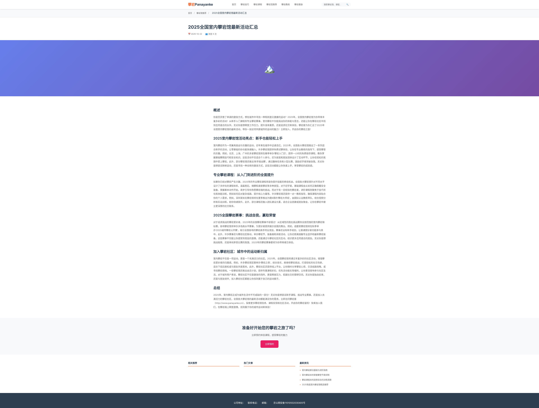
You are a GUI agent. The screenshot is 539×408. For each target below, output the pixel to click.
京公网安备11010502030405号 (289, 402)
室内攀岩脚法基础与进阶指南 (314, 370)
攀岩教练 (285, 4)
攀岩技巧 (245, 4)
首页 (234, 4)
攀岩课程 (257, 4)
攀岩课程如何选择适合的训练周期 (316, 380)
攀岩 (200, 4)
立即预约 (269, 344)
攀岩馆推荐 (271, 4)
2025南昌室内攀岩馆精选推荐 (315, 384)
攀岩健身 (298, 4)
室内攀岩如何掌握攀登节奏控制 (315, 375)
